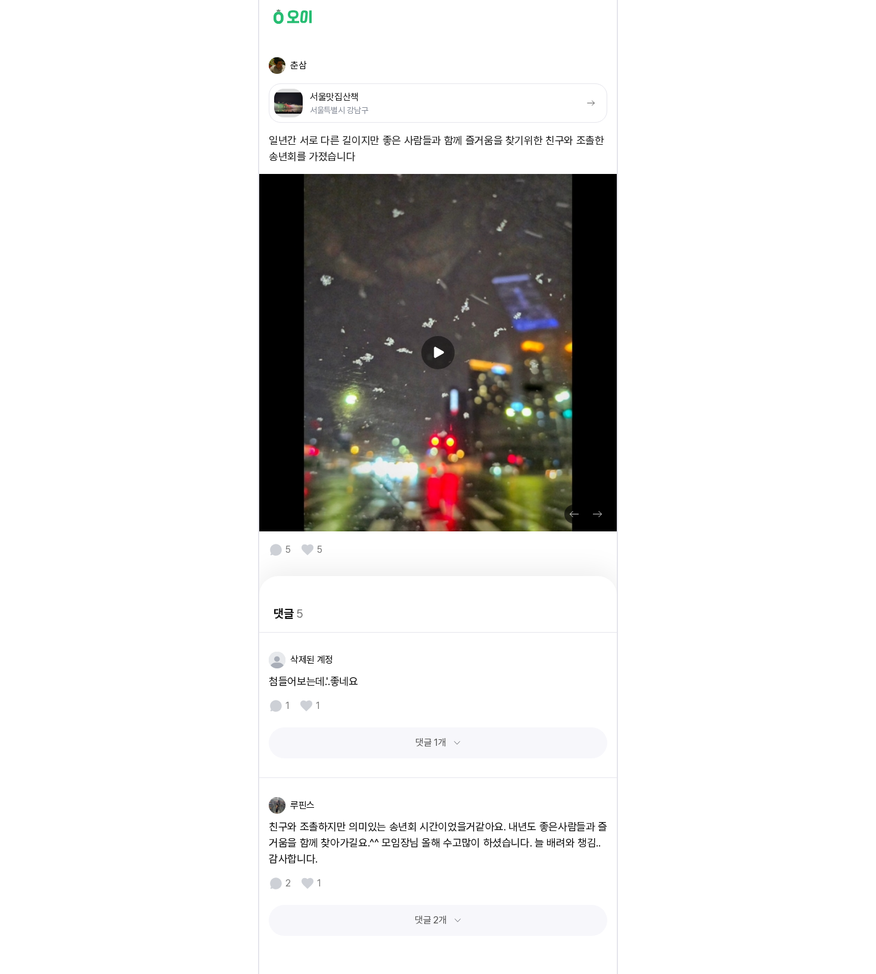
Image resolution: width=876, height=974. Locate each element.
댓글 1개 (430, 742)
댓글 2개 (430, 920)
